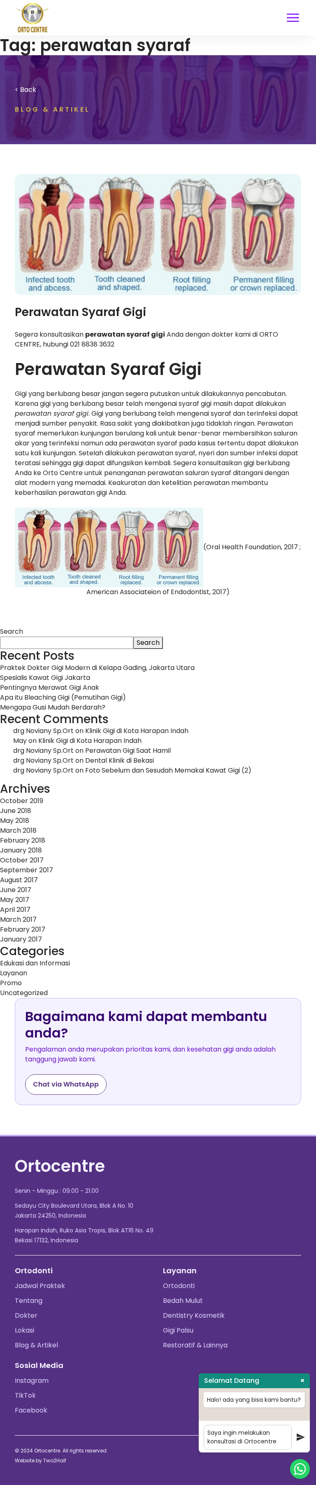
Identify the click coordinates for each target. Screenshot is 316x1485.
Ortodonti (179, 1286)
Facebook (31, 1410)
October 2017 (22, 860)
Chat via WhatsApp (66, 1084)
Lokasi (24, 1330)
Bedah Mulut (183, 1300)
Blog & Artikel (36, 1345)
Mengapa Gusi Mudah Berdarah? (52, 707)
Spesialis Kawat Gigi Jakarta (45, 677)
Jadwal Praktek (40, 1286)
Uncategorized (24, 993)
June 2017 (15, 890)
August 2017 (19, 880)
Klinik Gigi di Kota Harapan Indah (136, 730)
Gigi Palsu (178, 1330)
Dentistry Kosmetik (194, 1315)
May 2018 (14, 820)
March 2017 (18, 919)
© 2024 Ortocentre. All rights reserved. (61, 1450)
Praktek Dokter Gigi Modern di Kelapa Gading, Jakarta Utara (97, 667)
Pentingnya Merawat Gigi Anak (49, 687)
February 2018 (22, 840)
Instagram (32, 1380)
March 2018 (18, 830)
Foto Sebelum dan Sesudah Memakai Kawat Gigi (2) (168, 770)
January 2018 (21, 850)
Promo (11, 983)
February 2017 (22, 929)
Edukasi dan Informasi (35, 963)
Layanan (13, 973)
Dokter (26, 1315)
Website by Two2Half (40, 1460)
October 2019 (21, 801)
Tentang (28, 1300)
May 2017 (14, 899)
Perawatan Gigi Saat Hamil (128, 750)
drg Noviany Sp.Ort (43, 730)
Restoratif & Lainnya (195, 1345)
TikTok (25, 1395)
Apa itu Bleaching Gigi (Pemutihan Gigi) (63, 697)
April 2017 (15, 909)
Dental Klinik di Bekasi (119, 760)
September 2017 (26, 870)
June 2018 (15, 810)
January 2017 (21, 939)
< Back (25, 89)
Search (11, 631)
